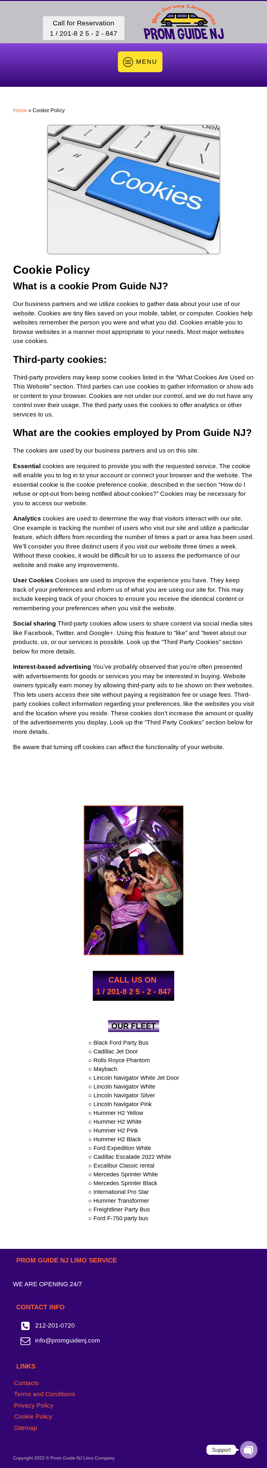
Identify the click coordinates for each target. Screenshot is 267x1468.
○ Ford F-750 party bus (118, 1218)
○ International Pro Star (118, 1192)
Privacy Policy (33, 1405)
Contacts (26, 1383)
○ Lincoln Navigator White (121, 1086)
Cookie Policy (33, 1416)
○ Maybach (102, 1069)
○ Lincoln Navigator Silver (121, 1095)
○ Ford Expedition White (119, 1148)
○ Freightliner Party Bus (119, 1209)
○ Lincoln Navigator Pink (120, 1104)
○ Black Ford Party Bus (118, 1042)
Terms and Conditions (44, 1394)
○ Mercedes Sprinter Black (122, 1183)
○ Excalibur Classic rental (121, 1165)
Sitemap (25, 1427)
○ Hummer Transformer (118, 1200)
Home (20, 110)
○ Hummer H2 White (115, 1121)
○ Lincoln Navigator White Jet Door (133, 1078)
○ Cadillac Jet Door (113, 1051)
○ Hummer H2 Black (114, 1139)
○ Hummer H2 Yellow (115, 1113)
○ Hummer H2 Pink (113, 1130)
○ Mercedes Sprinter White (123, 1174)
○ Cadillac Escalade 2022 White (129, 1157)
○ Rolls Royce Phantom (119, 1060)
